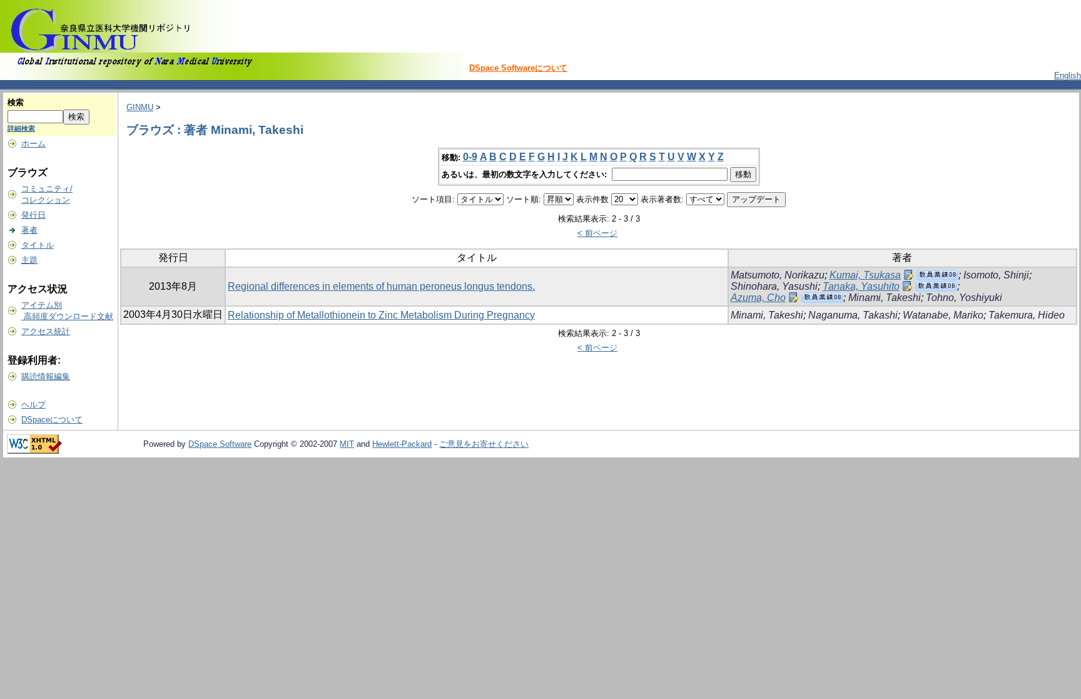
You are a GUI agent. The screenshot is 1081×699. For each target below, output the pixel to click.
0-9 (470, 156)
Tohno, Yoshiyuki (964, 297)
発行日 (33, 215)
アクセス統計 (45, 331)
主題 (29, 260)
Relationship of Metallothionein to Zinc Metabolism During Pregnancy (381, 315)
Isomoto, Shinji (996, 275)
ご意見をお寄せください (484, 444)
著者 (29, 230)
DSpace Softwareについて (518, 68)
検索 (16, 102)
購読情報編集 (45, 376)
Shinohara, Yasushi (774, 286)
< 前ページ (597, 233)
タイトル (37, 245)
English (1067, 75)
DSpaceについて (52, 419)
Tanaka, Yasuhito (861, 286)
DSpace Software (219, 444)
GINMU (139, 107)
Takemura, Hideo (1026, 315)
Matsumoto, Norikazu (778, 275)
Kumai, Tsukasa (865, 275)
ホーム (33, 143)
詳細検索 (21, 128)
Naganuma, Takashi (853, 315)
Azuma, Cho (758, 297)
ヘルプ (33, 404)
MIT (347, 444)
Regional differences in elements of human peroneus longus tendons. (381, 286)
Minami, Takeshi (884, 297)
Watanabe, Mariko (943, 315)
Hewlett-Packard (402, 444)
